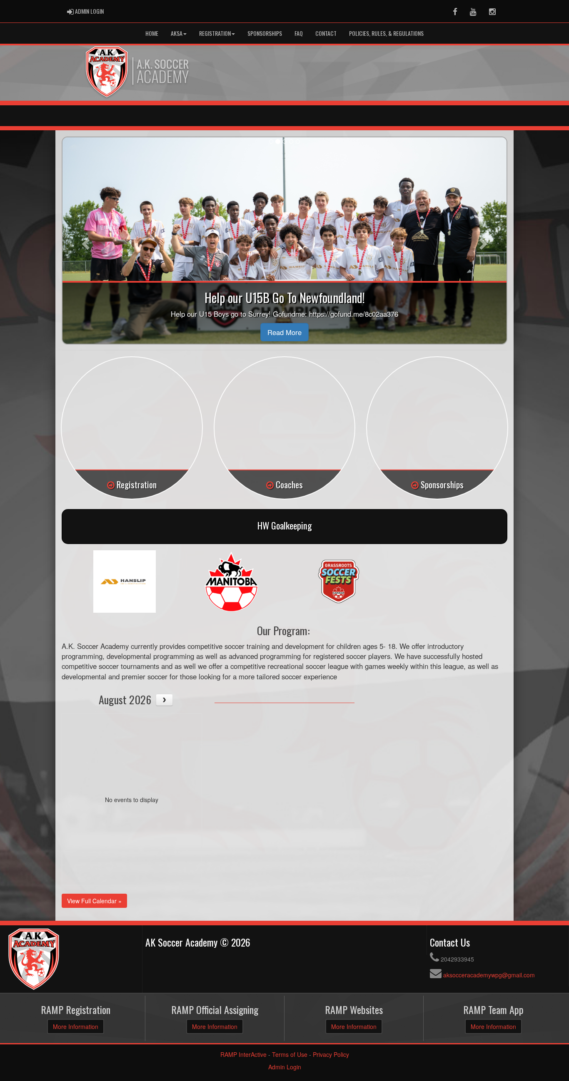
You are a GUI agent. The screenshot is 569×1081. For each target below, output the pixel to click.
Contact (326, 33)
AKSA (176, 33)
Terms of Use (289, 1054)
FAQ (298, 33)
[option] (124, 581)
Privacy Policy (331, 1054)
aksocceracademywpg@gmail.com (489, 975)
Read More (284, 332)
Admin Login (284, 1067)
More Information (75, 1026)
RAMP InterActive (243, 1054)
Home (151, 33)
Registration (215, 33)
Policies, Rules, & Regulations (386, 33)
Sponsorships (264, 33)
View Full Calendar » (94, 901)
